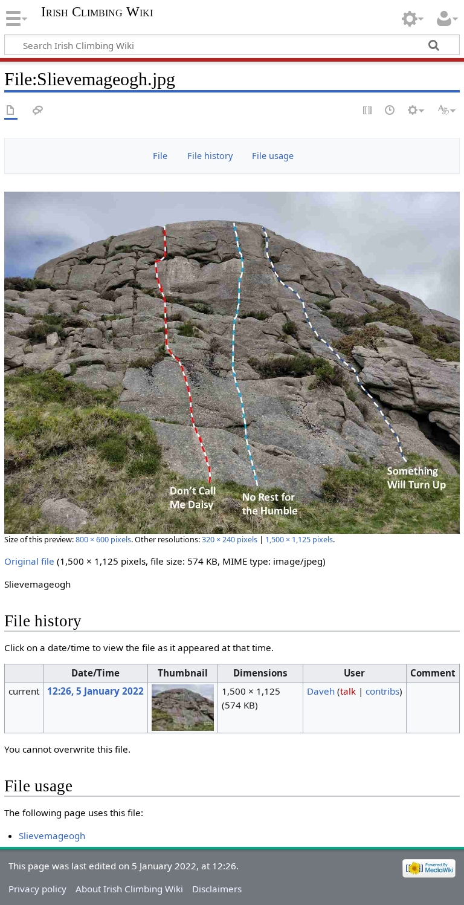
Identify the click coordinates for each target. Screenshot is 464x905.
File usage (273, 155)
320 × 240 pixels (229, 539)
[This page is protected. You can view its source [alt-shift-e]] (368, 111)
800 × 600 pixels (103, 539)
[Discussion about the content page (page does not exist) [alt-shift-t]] (38, 111)
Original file (29, 561)
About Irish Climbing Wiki (129, 889)
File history (210, 155)
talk (348, 691)
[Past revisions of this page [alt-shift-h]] (390, 111)
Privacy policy (37, 889)
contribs (382, 691)
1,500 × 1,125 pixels (299, 539)
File (160, 155)
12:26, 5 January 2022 (95, 691)
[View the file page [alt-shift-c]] (11, 111)
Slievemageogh (52, 835)
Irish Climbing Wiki (97, 12)
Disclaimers (217, 889)
